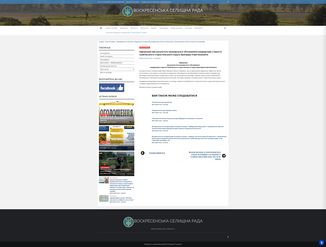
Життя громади (106, 72)
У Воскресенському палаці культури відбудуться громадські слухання (177, 118)
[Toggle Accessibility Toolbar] (321, 242)
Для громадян (105, 114)
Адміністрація (148, 58)
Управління (124, 28)
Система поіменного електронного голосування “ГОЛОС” (126, 33)
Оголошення (104, 53)
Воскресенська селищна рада (168, 10)
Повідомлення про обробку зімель (164, 110)
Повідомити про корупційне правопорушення (156, 2)
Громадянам (104, 59)
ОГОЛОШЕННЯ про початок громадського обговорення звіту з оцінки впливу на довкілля (115, 118)
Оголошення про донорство (162, 102)
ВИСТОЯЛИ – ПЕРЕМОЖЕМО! (111, 63)
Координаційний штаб (157, 153)
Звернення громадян (132, 2)
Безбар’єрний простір (108, 66)
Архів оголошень (144, 47)
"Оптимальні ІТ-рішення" (174, 244)
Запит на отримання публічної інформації (111, 2)
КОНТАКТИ (198, 28)
